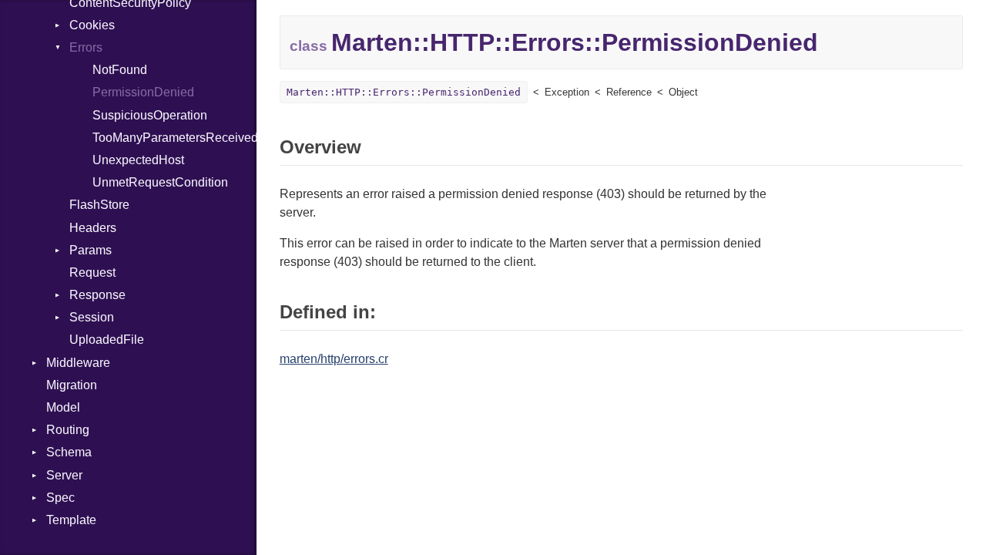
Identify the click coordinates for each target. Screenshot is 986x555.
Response (97, 294)
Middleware (78, 362)
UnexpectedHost (138, 159)
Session (91, 317)
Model (63, 407)
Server (64, 475)
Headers (92, 227)
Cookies (92, 25)
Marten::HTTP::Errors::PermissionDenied (404, 92)
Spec (60, 497)
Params (90, 250)
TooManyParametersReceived (174, 137)
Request (92, 272)
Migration (71, 385)
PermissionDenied (143, 92)
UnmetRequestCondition (160, 182)
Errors (85, 47)
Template (71, 519)
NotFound (119, 69)
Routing (67, 429)
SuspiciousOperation (149, 115)
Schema (69, 452)
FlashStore (99, 204)
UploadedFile (106, 339)
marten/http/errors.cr (334, 358)
